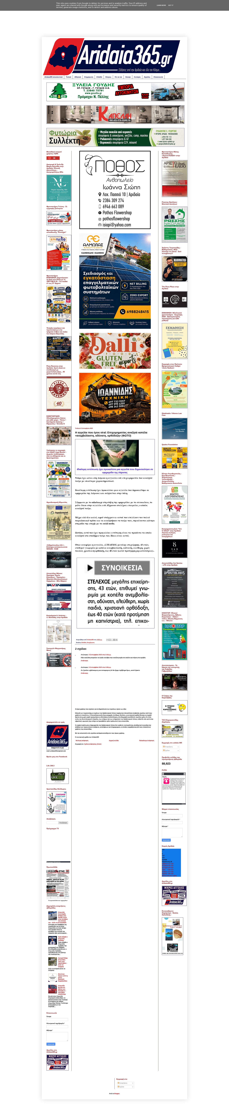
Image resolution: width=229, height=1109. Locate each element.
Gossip (128, 77)
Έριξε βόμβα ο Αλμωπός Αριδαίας (63, 938)
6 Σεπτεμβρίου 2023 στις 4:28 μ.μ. (100, 667)
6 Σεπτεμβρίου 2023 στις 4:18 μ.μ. (100, 655)
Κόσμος (108, 77)
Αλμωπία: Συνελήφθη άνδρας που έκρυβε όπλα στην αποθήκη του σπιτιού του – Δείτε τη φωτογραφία (58, 917)
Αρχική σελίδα (114, 740)
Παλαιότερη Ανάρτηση (146, 740)
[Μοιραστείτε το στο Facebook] (114, 640)
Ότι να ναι (118, 77)
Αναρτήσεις (169, 747)
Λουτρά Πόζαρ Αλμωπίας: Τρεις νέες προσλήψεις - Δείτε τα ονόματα (63, 962)
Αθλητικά (77, 77)
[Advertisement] (114, 20)
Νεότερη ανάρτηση (82, 740)
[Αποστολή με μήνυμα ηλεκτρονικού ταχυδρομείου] (107, 640)
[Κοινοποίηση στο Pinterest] (116, 640)
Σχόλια (167, 750)
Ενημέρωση (88, 77)
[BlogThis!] (110, 640)
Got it (170, 5)
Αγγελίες (147, 77)
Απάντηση (84, 661)
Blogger (117, 1093)
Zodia (183, 804)
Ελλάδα (99, 77)
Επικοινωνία (158, 77)
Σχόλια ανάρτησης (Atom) (92, 744)
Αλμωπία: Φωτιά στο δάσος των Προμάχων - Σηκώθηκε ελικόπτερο (62, 990)
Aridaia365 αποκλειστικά (53, 77)
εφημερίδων (64, 900)
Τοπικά (68, 77)
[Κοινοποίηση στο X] (112, 640)
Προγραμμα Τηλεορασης (53, 862)
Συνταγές (137, 77)
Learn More (161, 5)
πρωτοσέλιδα (54, 900)
